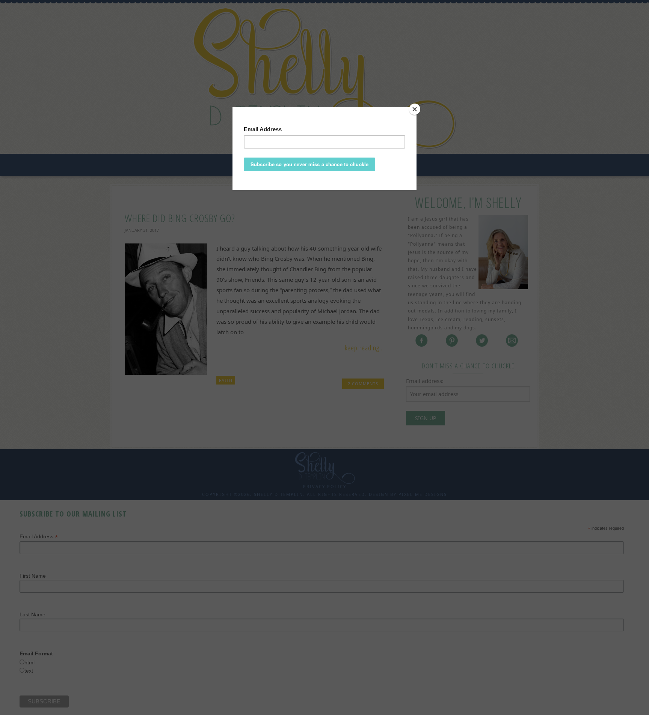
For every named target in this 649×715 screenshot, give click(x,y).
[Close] (414, 109)
